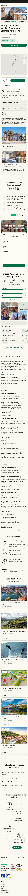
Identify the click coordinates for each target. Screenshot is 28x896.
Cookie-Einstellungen (5, 892)
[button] (4, 5)
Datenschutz (4, 886)
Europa (8, 51)
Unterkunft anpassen (7, 149)
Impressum (3, 884)
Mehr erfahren (13, 300)
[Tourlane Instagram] (21, 857)
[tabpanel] (14, 142)
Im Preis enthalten (6, 85)
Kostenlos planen (14, 45)
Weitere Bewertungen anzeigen (14, 347)
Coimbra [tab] (11, 108)
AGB (2, 888)
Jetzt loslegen (17, 847)
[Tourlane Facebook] (18, 857)
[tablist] (14, 109)
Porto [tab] (5, 108)
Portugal (12, 51)
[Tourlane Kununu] (26, 857)
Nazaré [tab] (17, 108)
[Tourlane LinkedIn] (23, 857)
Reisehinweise (4, 890)
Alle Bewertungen (6, 326)
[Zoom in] (24, 60)
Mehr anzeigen (4, 97)
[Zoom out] (24, 62)
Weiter (14, 265)
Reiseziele (4, 51)
